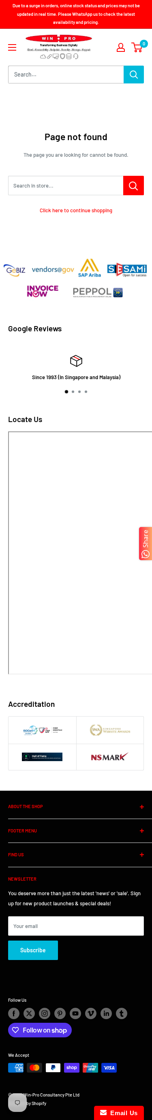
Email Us (122, 1112)
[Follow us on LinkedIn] (106, 1013)
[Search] (134, 74)
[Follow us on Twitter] (29, 1013)
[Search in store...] (133, 185)
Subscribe (33, 950)
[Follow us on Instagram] (44, 1013)
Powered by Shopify (27, 1103)
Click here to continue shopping (76, 210)
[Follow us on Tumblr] (121, 1013)
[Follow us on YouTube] (75, 1013)
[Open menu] (12, 47)
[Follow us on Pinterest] (60, 1013)
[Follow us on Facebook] (13, 1013)
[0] (137, 47)
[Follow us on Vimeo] (90, 1013)
